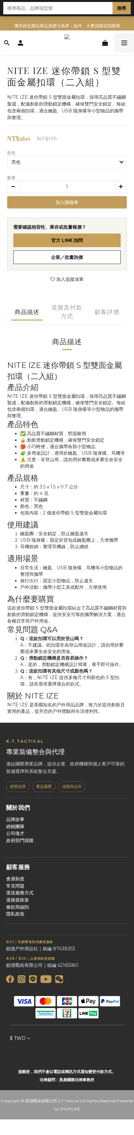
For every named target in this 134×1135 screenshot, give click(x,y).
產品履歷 (44, 786)
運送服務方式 (20, 893)
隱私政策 (15, 914)
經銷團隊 (15, 826)
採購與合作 (72, 786)
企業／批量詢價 (67, 257)
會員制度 (15, 879)
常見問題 (15, 886)
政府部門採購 (20, 840)
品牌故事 (15, 819)
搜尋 (121, 8)
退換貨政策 (17, 900)
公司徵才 (15, 833)
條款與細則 (17, 907)
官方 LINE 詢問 (67, 240)
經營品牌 (18, 786)
